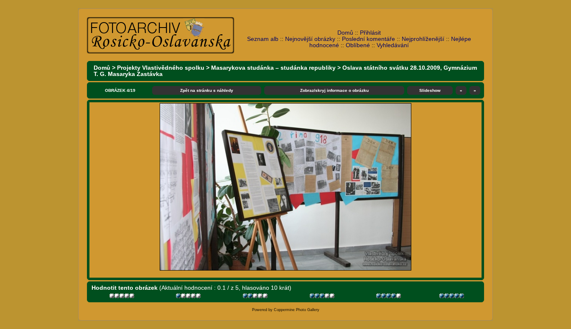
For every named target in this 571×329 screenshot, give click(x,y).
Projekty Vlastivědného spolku (160, 68)
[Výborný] (389, 297)
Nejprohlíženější (423, 39)
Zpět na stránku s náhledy (206, 90)
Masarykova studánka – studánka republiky (273, 68)
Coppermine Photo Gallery (296, 310)
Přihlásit (370, 33)
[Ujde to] (256, 297)
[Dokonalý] (452, 297)
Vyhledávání (393, 45)
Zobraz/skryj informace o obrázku (334, 90)
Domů (345, 33)
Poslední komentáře (368, 39)
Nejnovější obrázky (310, 39)
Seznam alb (262, 39)
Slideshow (430, 90)
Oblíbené (358, 45)
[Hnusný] (122, 297)
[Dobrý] (322, 297)
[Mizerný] (189, 297)
